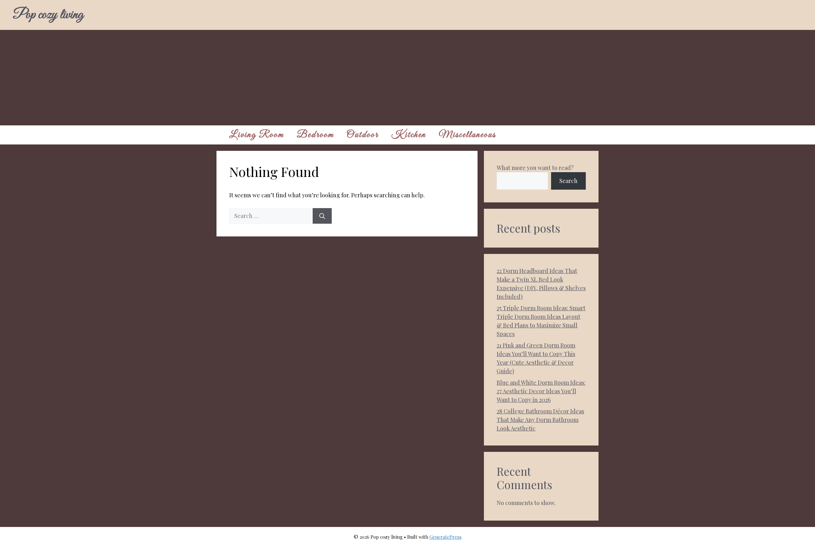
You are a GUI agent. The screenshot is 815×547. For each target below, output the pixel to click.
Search (568, 181)
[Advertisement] (407, 77)
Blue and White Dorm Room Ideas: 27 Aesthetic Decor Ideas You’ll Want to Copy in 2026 (541, 391)
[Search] (322, 216)
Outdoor (363, 135)
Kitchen (408, 135)
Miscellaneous (467, 135)
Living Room (256, 135)
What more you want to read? (535, 168)
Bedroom (315, 135)
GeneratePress (445, 537)
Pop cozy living (48, 15)
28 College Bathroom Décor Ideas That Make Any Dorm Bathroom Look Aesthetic (540, 419)
